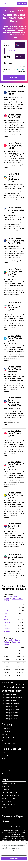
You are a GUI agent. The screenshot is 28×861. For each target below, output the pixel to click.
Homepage (5, 682)
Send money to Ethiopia (10, 716)
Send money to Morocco (10, 713)
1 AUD (5, 607)
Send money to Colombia (10, 710)
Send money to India (9, 701)
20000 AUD (7, 632)
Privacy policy (6, 786)
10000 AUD (7, 628)
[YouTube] (19, 826)
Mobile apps (6, 731)
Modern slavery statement (10, 795)
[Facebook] (8, 826)
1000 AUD (7, 622)
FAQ (3, 753)
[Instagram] (14, 826)
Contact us (5, 768)
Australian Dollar (12, 643)
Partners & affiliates (8, 743)
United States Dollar (13, 600)
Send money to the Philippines (12, 698)
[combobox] (14, 63)
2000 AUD (7, 625)
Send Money (14, 77)
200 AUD (6, 619)
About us (5, 734)
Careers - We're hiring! (9, 737)
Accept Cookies (14, 858)
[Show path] (12, 682)
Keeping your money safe (10, 804)
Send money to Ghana (9, 707)
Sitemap (4, 807)
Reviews (4, 740)
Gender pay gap (7, 801)
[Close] (26, 843)
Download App (22, 3)
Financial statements (8, 798)
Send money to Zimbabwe (10, 704)
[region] (14, 851)
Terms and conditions (9, 783)
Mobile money (6, 762)
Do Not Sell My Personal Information (14, 854)
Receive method (8, 61)
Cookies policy (6, 789)
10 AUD (6, 610)
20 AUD (6, 613)
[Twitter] (11, 826)
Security (4, 774)
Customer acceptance (9, 792)
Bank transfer (6, 759)
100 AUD (6, 616)
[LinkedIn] (16, 826)
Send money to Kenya (9, 719)
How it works (6, 728)
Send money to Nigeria (9, 695)
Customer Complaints (9, 771)
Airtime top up (6, 765)
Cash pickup (6, 756)
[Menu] (2, 3)
